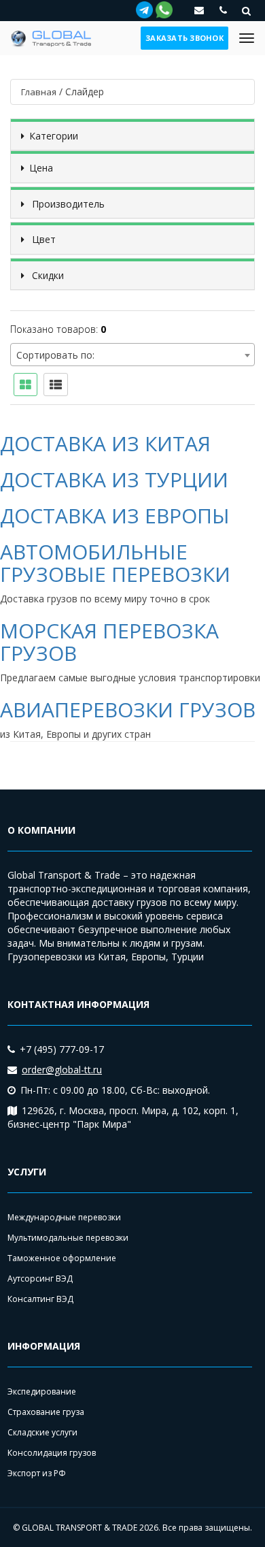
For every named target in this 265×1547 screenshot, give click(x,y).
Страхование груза (45, 1412)
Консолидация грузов (51, 1453)
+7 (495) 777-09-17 (62, 1049)
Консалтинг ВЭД (40, 1299)
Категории (53, 135)
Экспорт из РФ (36, 1473)
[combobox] (132, 354)
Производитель (67, 203)
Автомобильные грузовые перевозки (115, 563)
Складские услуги (42, 1432)
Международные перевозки (64, 1217)
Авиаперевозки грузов (127, 709)
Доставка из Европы (115, 516)
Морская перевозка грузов (109, 642)
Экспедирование (41, 1391)
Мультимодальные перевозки (67, 1237)
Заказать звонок (184, 38)
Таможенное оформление (61, 1258)
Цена (41, 167)
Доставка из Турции (114, 479)
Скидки (46, 275)
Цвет (42, 239)
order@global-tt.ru (62, 1069)
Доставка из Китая (105, 443)
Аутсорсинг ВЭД (40, 1278)
